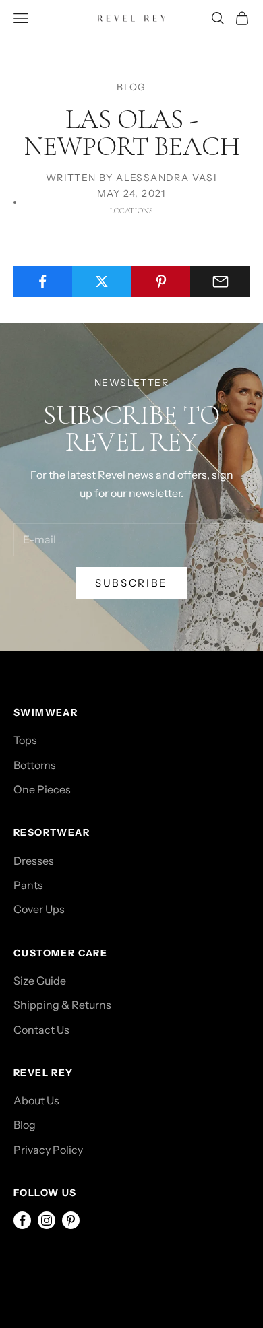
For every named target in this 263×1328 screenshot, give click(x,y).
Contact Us (41, 1029)
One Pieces (42, 789)
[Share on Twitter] (102, 281)
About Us (36, 1100)
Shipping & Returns (62, 1004)
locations (131, 210)
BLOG (131, 87)
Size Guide (39, 980)
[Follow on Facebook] (22, 1220)
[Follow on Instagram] (46, 1220)
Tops (25, 740)
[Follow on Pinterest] (71, 1220)
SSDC (73, 1264)
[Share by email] (220, 281)
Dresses (33, 860)
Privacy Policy (48, 1149)
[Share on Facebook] (42, 281)
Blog (24, 1124)
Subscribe (131, 582)
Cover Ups (39, 909)
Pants (28, 885)
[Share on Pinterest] (161, 281)
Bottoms (34, 765)
